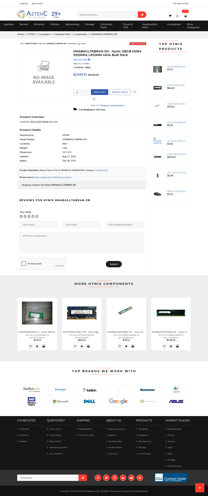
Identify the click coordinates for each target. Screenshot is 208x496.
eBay (170, 453)
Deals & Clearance (116, 429)
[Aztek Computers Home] (32, 14)
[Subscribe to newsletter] (82, 478)
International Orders (58, 447)
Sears (170, 447)
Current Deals (144, 453)
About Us (112, 435)
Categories (143, 435)
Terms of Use (55, 429)
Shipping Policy (85, 429)
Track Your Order (86, 435)
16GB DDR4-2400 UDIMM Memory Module (177, 103)
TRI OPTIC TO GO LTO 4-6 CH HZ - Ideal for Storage (177, 172)
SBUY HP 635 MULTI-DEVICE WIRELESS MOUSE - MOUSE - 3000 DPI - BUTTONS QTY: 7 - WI (177, 191)
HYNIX (31, 34)
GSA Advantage (175, 429)
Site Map (142, 447)
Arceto (171, 435)
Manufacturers (145, 441)
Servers (23, 24)
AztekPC (23, 441)
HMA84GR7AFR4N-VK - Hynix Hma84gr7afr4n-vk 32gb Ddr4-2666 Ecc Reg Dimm (171, 332)
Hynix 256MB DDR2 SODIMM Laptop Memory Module (177, 66)
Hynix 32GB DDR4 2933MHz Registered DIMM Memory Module (177, 154)
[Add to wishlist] (31, 346)
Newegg (171, 460)
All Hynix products (63, 177)
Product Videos (115, 447)
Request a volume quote (112, 105)
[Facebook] (98, 478)
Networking (72, 24)
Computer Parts (106, 26)
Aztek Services (141, 491)
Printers (54, 24)
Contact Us (23, 3)
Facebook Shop (174, 466)
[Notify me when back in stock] (94, 99)
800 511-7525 (183, 3)
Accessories (174, 24)
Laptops (8, 24)
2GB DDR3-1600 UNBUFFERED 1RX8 (177, 85)
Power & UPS (128, 26)
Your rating (25, 211)
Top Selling (143, 429)
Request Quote (120, 92)
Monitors (39, 24)
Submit (114, 264)
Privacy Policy (55, 435)
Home (20, 34)
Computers (44, 34)
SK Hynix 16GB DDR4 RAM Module (177, 141)
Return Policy (55, 441)
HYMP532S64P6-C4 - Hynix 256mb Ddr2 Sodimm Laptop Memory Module (37, 332)
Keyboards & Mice (150, 26)
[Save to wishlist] (134, 92)
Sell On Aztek (37, 3)
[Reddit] (131, 478)
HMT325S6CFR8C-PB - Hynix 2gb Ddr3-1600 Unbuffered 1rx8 (82, 332)
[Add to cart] (44, 346)
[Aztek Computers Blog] (140, 478)
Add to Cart (99, 92)
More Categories (193, 26)
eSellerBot (24, 429)
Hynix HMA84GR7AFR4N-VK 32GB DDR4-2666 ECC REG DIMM (177, 122)
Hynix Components (43, 177)
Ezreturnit (24, 435)
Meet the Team (115, 441)
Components (80, 34)
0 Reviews (72, 43)
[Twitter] (106, 478)
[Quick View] (37, 346)
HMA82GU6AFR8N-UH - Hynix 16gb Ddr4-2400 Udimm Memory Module (126, 332)
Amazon (171, 441)
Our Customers (56, 453)
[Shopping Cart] (186, 16)
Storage (89, 24)
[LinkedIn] (123, 478)
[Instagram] (114, 478)
